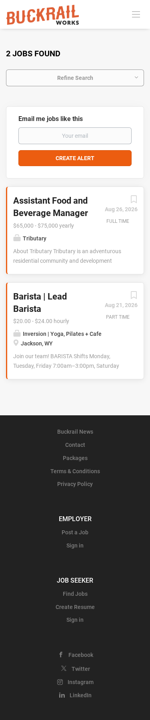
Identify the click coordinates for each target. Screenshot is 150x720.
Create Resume (75, 607)
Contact (75, 445)
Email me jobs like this (50, 119)
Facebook (80, 655)
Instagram (81, 682)
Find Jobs (75, 594)
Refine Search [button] (75, 78)
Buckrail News (75, 431)
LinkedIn (81, 695)
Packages (75, 458)
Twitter (81, 669)
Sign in (75, 545)
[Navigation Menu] (136, 14)
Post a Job (75, 532)
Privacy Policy (75, 484)
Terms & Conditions (75, 471)
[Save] (134, 201)
